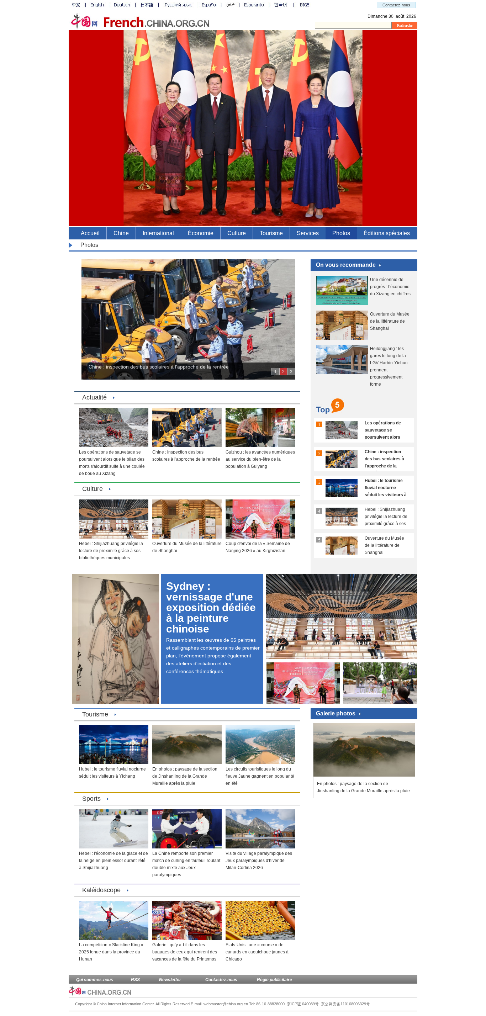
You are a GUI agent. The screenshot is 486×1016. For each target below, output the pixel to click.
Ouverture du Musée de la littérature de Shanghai (390, 321)
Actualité (94, 397)
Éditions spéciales (387, 233)
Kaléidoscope (101, 890)
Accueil (90, 233)
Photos (341, 233)
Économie (200, 233)
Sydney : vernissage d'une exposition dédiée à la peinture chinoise (211, 607)
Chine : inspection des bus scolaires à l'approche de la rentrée (159, 367)
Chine (121, 233)
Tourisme (271, 233)
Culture (236, 233)
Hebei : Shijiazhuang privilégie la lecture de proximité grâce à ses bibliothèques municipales (386, 523)
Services (308, 233)
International (158, 233)
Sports (91, 798)
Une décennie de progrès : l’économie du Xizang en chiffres (390, 286)
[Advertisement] (363, 849)
